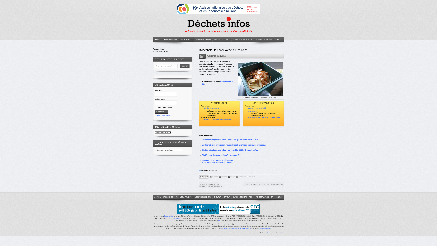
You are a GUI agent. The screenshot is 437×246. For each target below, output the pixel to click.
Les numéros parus (203, 40)
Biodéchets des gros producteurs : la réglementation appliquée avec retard (234, 145)
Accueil (157, 40)
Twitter (215, 177)
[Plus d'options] (258, 177)
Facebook (242, 177)
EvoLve (282, 233)
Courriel (252, 177)
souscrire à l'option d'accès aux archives (217, 119)
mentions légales (265, 228)
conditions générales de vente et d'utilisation (236, 228)
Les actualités (186, 40)
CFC (171, 228)
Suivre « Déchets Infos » (243, 40)
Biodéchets (214, 170)
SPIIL (220, 220)
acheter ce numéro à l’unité (257, 108)
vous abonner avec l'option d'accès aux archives (264, 117)
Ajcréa (268, 233)
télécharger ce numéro (211, 108)
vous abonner (252, 111)
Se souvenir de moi (164, 107)
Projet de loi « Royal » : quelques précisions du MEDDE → (264, 185)
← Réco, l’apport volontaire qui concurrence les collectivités (210, 185)
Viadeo (232, 177)
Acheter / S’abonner (264, 40)
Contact (279, 40)
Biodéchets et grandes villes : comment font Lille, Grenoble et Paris (230, 150)
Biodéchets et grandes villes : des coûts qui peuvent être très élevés (231, 140)
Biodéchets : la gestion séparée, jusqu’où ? (220, 155)
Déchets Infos (168, 216)
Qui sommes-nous (170, 40)
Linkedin (224, 177)
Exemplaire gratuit (222, 40)
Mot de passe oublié (162, 116)
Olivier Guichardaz (218, 56)
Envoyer (185, 66)
